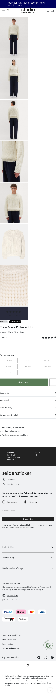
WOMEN (18, 5)
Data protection (9, 639)
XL (26, 366)
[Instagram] (45, 657)
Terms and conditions (11, 635)
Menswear (33, 502)
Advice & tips (8, 557)
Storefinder (11, 479)
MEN (10, 5)
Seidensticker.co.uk (10, 648)
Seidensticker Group (12, 568)
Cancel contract (13, 600)
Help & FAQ (8, 546)
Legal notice (7, 644)
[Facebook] (38, 657)
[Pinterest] (52, 657)
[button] (13, 315)
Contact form (12, 595)
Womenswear (12, 502)
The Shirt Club (13, 484)
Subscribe (28, 519)
